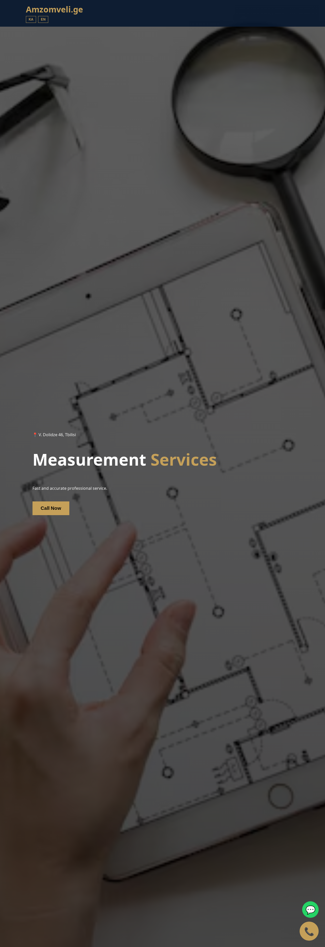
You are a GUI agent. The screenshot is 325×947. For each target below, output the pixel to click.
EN (43, 19)
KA (31, 19)
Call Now (51, 508)
